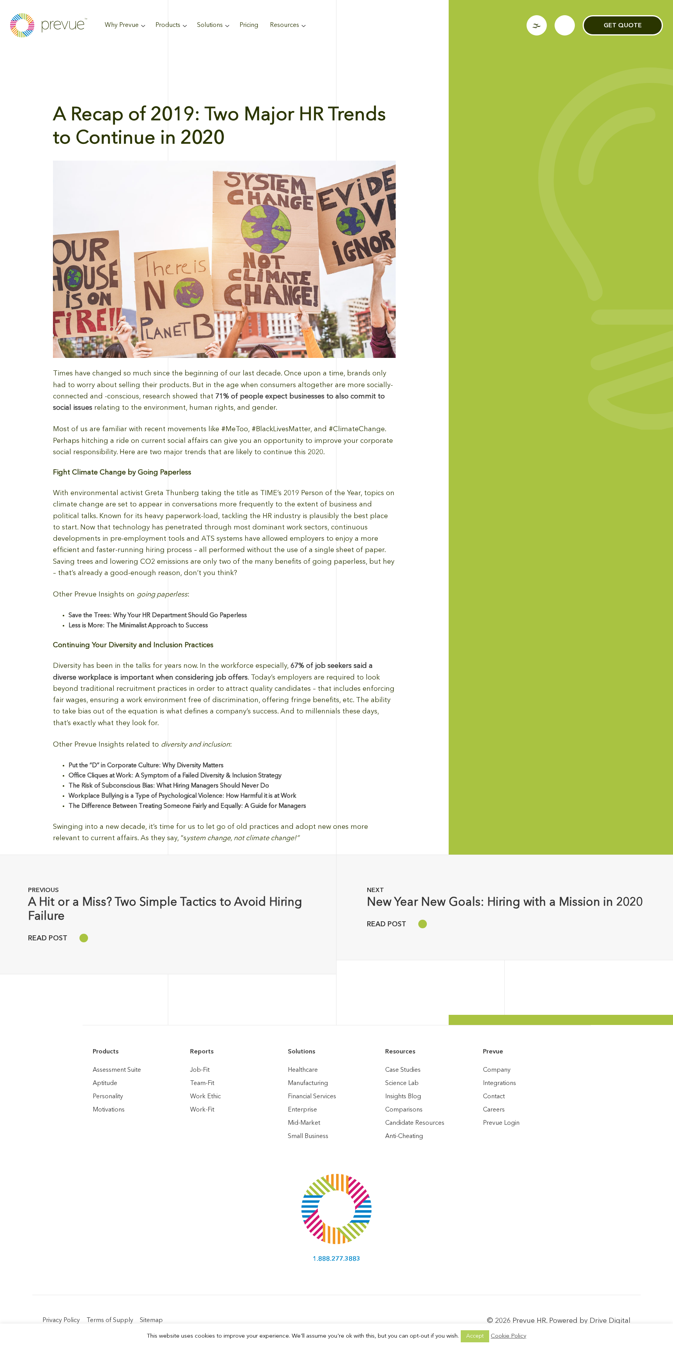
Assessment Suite (117, 1070)
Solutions (210, 25)
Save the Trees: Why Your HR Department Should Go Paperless (158, 615)
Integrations (499, 1083)
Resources (284, 25)
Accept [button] (475, 1336)
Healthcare (303, 1070)
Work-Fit (202, 1110)
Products (167, 25)
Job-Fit (200, 1070)
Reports (201, 1052)
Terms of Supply (109, 1320)
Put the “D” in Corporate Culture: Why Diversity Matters (146, 766)
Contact (494, 1097)
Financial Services (312, 1097)
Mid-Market (304, 1123)
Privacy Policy (61, 1320)
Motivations (109, 1110)
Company (497, 1070)
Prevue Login (501, 1123)
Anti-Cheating (404, 1136)
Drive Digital (610, 1320)
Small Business (308, 1136)
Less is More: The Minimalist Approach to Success (138, 626)
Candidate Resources (414, 1123)
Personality (108, 1097)
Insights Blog (403, 1097)
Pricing (249, 25)
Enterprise (302, 1110)
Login (537, 25)
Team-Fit (202, 1083)
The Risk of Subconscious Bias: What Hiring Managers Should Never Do (169, 786)
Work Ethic (205, 1097)
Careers (494, 1110)
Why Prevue (122, 25)
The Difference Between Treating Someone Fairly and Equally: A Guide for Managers (187, 806)
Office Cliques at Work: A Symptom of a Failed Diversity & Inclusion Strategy (175, 776)
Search (565, 25)
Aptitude (105, 1083)
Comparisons (404, 1110)
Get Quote (623, 26)
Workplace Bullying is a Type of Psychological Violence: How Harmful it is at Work (182, 796)
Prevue (493, 1052)
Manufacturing (308, 1083)
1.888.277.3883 (336, 1259)
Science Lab (402, 1083)
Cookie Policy (508, 1336)
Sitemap (151, 1320)
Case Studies (403, 1070)
